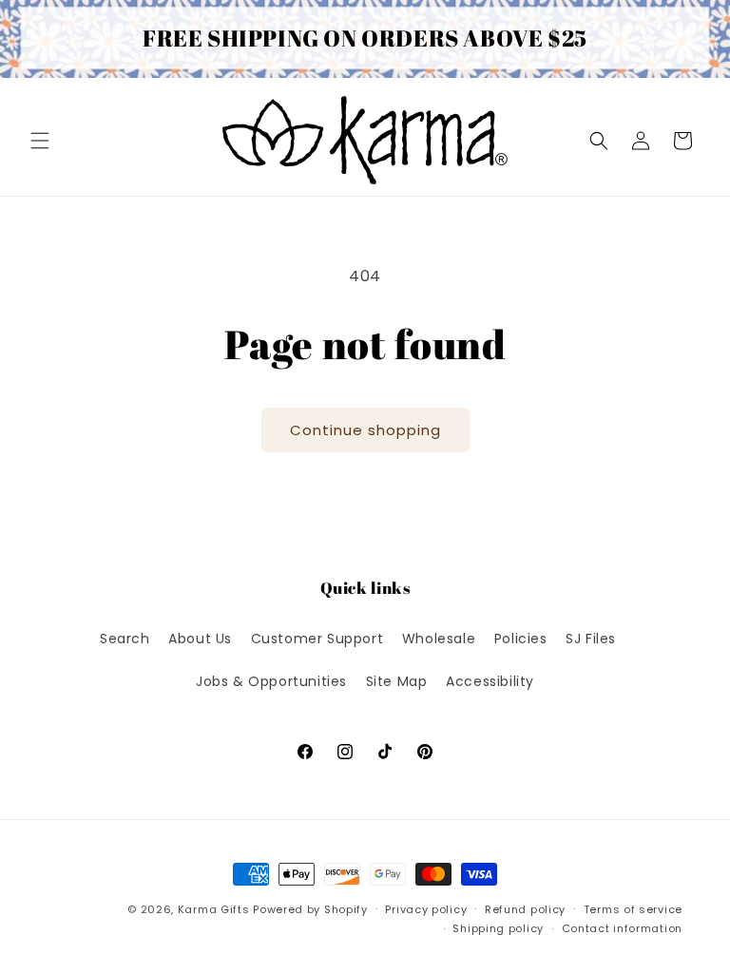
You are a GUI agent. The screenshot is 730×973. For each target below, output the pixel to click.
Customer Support (317, 638)
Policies (521, 638)
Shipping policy (498, 928)
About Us (200, 638)
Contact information (622, 928)
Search (125, 638)
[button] (40, 141)
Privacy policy (426, 909)
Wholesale (438, 638)
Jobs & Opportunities (271, 681)
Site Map (397, 681)
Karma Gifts (214, 909)
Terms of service (633, 909)
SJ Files (591, 638)
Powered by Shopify (310, 909)
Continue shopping (365, 430)
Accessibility (490, 681)
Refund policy (525, 909)
